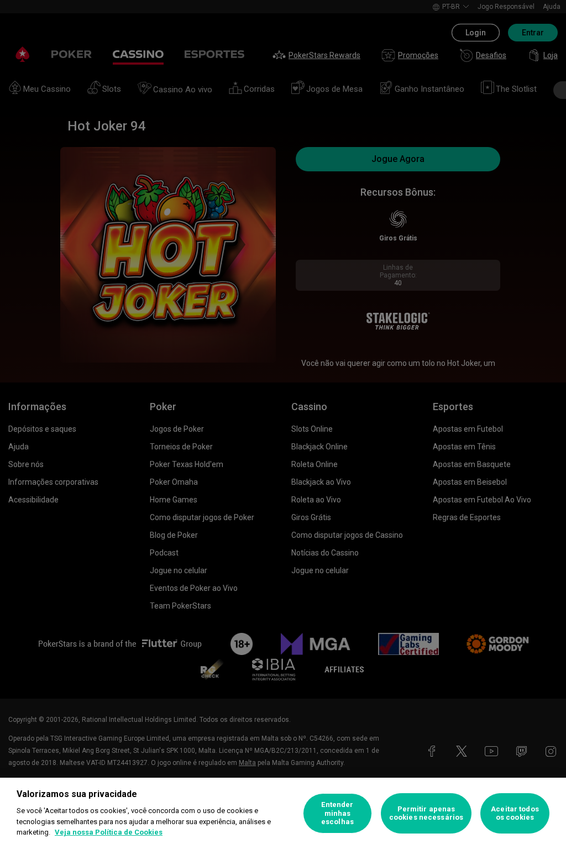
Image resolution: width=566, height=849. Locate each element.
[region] (283, 813)
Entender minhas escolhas (337, 813)
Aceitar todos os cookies (515, 813)
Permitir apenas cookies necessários (426, 813)
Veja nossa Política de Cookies (109, 832)
